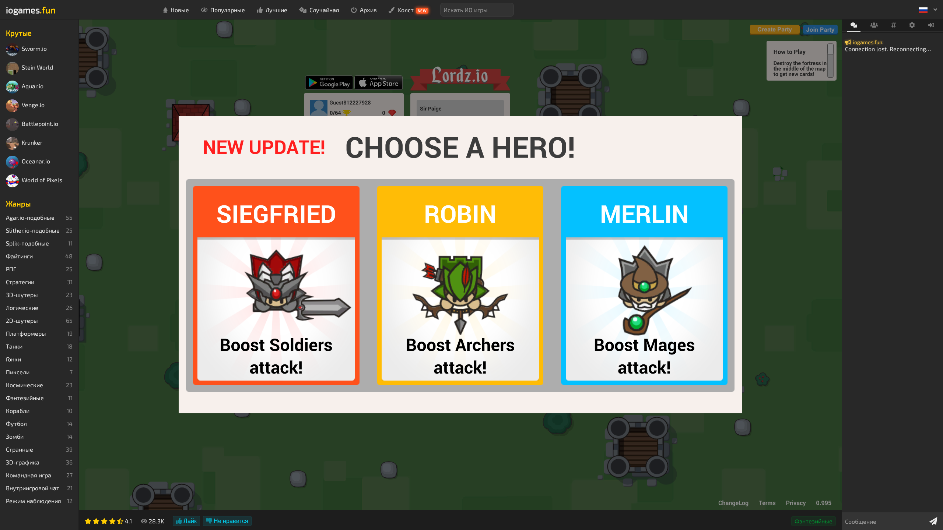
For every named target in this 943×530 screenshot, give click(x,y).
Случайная (324, 9)
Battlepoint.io (40, 123)
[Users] (874, 25)
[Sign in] (931, 25)
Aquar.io (32, 86)
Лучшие (276, 9)
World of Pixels (42, 180)
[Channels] (893, 25)
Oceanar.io (36, 161)
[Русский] (928, 9)
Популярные (227, 9)
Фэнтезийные (813, 520)
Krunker (32, 142)
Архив (368, 9)
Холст (412, 9)
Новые (180, 9)
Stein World (37, 67)
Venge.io (33, 105)
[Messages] (853, 26)
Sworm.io (34, 48)
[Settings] (912, 25)
